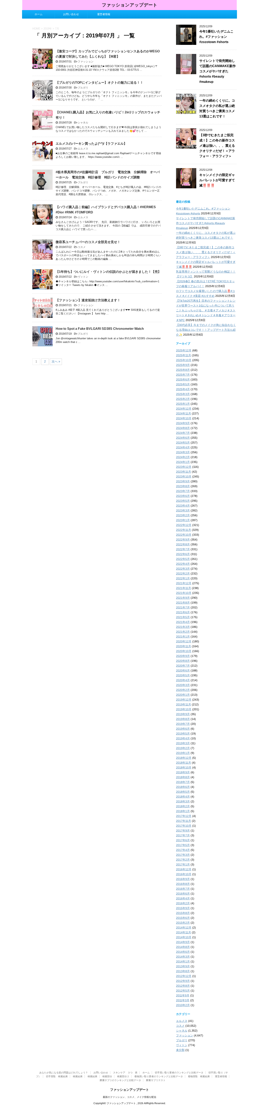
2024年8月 (183, 428)
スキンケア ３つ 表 (125, 1072)
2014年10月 (183, 937)
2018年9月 (183, 772)
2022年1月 (183, 578)
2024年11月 (183, 413)
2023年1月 (183, 520)
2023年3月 (183, 510)
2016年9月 (183, 879)
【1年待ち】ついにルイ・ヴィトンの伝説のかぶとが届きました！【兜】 (108, 271)
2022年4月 (183, 563)
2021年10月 (183, 593)
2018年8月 (183, 777)
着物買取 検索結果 (199, 1076)
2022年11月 (183, 529)
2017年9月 (183, 830)
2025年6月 (183, 379)
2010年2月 (183, 1005)
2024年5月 (183, 442)
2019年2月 (183, 748)
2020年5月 (183, 675)
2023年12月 (183, 466)
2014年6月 (183, 951)
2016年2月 (183, 903)
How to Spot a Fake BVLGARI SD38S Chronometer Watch (100, 328)
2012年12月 (183, 976)
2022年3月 (183, 568)
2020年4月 (183, 680)
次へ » (56, 361)
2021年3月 (183, 626)
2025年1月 (183, 403)
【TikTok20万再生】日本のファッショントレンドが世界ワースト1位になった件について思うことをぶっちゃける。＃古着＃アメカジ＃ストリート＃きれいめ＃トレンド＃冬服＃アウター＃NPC (206, 310)
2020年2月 (183, 689)
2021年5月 (183, 617)
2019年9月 (183, 714)
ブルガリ (83, 87)
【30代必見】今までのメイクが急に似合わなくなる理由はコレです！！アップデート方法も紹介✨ (206, 329)
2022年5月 (183, 559)
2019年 (48, 28)
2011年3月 (182, 1000)
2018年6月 (183, 786)
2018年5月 (183, 791)
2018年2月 (183, 806)
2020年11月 (183, 646)
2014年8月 (183, 947)
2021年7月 (183, 607)
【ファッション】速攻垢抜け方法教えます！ (88, 300)
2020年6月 (183, 670)
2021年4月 (183, 622)
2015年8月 (183, 913)
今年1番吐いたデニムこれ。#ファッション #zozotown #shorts (216, 37)
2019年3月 (183, 743)
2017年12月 (183, 816)
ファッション (85, 61)
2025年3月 (183, 394)
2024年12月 (183, 408)
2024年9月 (183, 423)
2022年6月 (183, 554)
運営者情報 (103, 14)
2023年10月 (183, 476)
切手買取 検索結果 (57, 1076)
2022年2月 (183, 573)
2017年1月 (183, 864)
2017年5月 (183, 845)
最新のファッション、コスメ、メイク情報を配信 (129, 1097)
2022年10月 (183, 534)
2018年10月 (183, 767)
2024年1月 (183, 462)
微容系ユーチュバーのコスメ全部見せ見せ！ (88, 242)
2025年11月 (183, 355)
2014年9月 (183, 942)
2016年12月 (183, 869)
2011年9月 (182, 995)
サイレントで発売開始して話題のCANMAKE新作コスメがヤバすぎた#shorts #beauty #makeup (217, 71)
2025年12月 (183, 350)
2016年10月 (183, 874)
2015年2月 (183, 922)
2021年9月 (183, 597)
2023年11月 (183, 471)
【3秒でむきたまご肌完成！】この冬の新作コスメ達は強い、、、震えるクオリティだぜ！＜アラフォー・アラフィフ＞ (217, 145)
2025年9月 (183, 365)
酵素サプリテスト (156, 1080)
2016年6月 (183, 893)
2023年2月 (183, 515)
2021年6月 (183, 612)
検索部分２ (123, 1076)
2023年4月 (183, 505)
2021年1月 (183, 636)
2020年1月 (183, 694)
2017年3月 (183, 854)
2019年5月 (183, 733)
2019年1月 (183, 753)
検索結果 (78, 1076)
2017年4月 (183, 850)
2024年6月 (183, 437)
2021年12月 (183, 583)
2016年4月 (183, 898)
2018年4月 (183, 796)
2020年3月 (183, 685)
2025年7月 (183, 374)
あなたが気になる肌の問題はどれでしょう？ (63, 1072)
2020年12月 (183, 641)
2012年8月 (183, 985)
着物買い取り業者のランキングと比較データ (158, 1076)
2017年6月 (183, 840)
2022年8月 (183, 544)
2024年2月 (183, 457)
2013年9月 (183, 966)
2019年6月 (183, 728)
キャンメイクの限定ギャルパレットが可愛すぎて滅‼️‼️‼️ (217, 180)
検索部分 (107, 1076)
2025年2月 (183, 399)
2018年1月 (183, 811)
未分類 (180, 1050)
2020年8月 (183, 660)
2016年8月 (183, 883)
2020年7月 (183, 665)
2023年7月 (183, 491)
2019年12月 (183, 699)
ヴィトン (83, 276)
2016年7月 (183, 888)
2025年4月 (183, 389)
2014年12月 (183, 927)
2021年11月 (183, 588)
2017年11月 (183, 820)
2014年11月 (183, 932)
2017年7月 (183, 835)
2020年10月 (183, 651)
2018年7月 (183, 782)
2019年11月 (183, 704)
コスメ (82, 247)
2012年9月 (183, 980)
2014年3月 (183, 956)
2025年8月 (183, 369)
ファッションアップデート (129, 5)
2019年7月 (183, 723)
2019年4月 (183, 738)
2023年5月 (183, 500)
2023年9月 (183, 481)
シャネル (83, 122)
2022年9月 (183, 539)
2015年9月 (183, 908)
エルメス (83, 148)
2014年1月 (183, 961)
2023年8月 (183, 486)
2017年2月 (183, 859)
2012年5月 (183, 990)
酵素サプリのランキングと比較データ (120, 1080)
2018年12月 (183, 757)
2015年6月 (183, 917)
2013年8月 (183, 971)
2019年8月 (183, 719)
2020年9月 (183, 656)
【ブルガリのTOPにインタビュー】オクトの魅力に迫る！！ (99, 82)
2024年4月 (183, 447)
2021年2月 (183, 631)
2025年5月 (183, 384)
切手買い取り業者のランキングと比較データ (179, 1072)
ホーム (38, 14)
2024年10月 (183, 418)
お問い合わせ (71, 14)
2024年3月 (183, 452)
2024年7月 (183, 432)
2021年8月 (183, 602)
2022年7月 (183, 549)
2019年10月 (183, 709)
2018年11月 (183, 762)
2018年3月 (183, 801)
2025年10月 (183, 360)
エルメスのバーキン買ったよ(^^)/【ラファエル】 (91, 143)
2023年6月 (183, 496)
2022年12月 (183, 525)
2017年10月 (183, 825)
